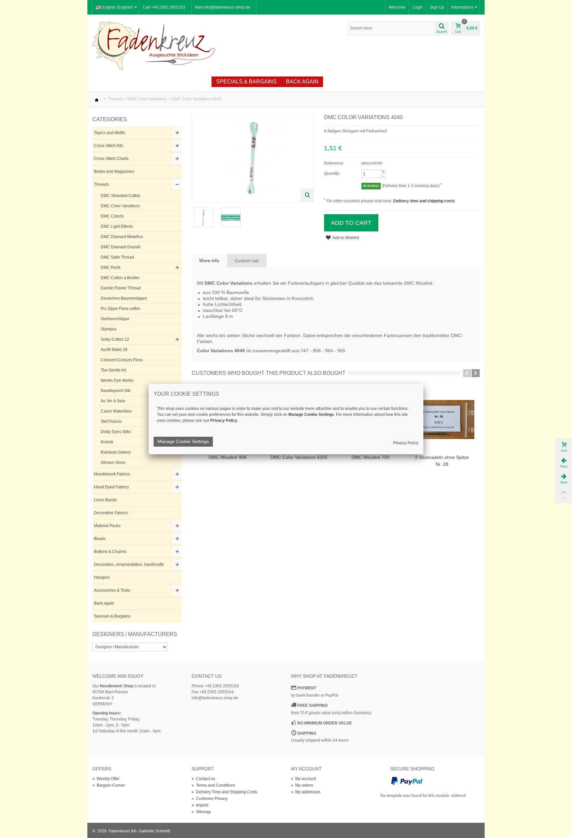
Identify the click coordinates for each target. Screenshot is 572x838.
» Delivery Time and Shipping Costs (224, 792)
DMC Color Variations (147, 99)
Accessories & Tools (112, 590)
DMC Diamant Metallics (122, 236)
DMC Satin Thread (117, 257)
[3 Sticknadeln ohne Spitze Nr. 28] (441, 419)
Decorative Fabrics (111, 513)
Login (417, 7)
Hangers (102, 577)
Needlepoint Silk (115, 390)
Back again (302, 81)
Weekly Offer (186, 81)
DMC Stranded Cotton (120, 195)
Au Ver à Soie (113, 401)
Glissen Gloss (113, 462)
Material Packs (107, 525)
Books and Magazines (114, 171)
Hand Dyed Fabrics (111, 487)
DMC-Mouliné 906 (228, 457)
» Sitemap (201, 812)
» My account (303, 778)
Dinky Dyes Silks (116, 431)
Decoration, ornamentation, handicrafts (129, 564)
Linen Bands (105, 500)
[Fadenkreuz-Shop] (153, 45)
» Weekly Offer (105, 778)
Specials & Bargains (246, 81)
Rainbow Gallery (116, 452)
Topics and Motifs (109, 132)
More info (209, 260)
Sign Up (437, 7)
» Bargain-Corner (108, 785)
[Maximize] (307, 195)
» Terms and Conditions (213, 785)
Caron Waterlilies (116, 411)
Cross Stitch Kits (108, 145)
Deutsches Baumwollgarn (124, 298)
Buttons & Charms (110, 551)
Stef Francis (111, 421)
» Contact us (203, 778)
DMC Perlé (110, 267)
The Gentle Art (113, 370)
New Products (134, 81)
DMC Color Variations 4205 (298, 457)
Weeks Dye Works (117, 380)
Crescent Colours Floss (122, 360)
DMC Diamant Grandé (121, 247)
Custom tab (247, 260)
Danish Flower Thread (121, 288)
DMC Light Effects (117, 226)
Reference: (334, 163)
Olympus (109, 329)
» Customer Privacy (210, 798)
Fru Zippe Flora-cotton (120, 308)
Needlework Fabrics (112, 474)
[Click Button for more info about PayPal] (406, 780)
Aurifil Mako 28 (114, 349)
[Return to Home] (96, 99)
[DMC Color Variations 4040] (204, 217)
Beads (100, 538)
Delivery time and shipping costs (424, 201)
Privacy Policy (405, 443)
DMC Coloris (112, 216)
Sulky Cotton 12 (115, 339)
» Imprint (200, 805)
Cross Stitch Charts (111, 158)
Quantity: (332, 173)
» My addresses (305, 792)
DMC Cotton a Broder (120, 277)
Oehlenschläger (115, 319)
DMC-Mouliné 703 (371, 457)
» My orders (302, 785)
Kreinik (107, 442)
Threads (115, 99)
